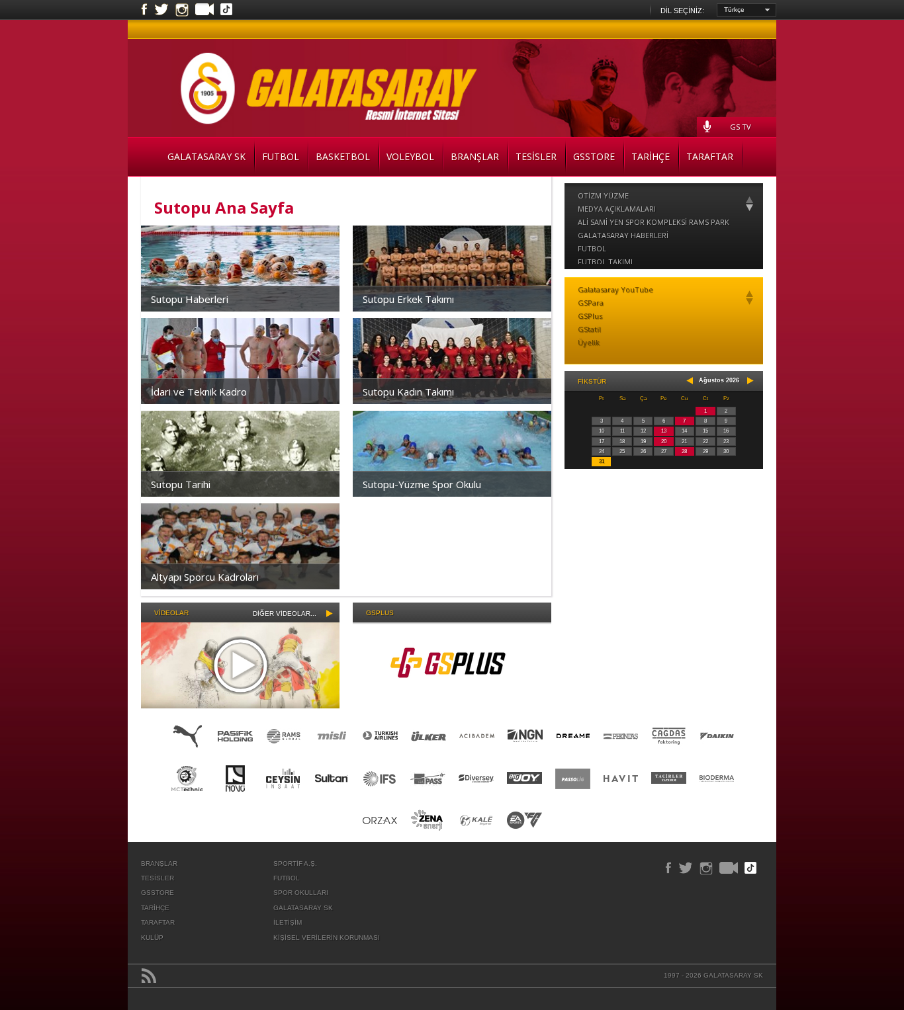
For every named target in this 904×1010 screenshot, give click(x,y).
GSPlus (590, 316)
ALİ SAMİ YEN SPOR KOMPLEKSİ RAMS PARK (653, 222)
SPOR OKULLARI (300, 892)
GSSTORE (594, 156)
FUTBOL (280, 156)
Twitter (161, 10)
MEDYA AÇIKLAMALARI (617, 209)
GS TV (740, 127)
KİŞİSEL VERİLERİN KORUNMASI (326, 937)
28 (684, 451)
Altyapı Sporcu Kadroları (205, 576)
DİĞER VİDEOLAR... (284, 613)
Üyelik (589, 342)
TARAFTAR (709, 156)
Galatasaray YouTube (615, 289)
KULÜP (152, 937)
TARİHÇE (650, 156)
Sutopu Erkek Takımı (408, 299)
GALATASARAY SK (206, 156)
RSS (149, 976)
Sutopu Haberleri (189, 299)
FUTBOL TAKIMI (605, 262)
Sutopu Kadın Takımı (408, 391)
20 (663, 441)
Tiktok (226, 10)
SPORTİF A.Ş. (295, 863)
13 (663, 431)
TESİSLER (536, 156)
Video (204, 10)
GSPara (591, 303)
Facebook (144, 10)
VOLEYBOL (410, 156)
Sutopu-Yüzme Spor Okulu (422, 484)
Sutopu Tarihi (180, 484)
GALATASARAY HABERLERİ (623, 235)
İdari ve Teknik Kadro (199, 391)
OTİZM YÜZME (603, 195)
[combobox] (746, 10)
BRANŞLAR (475, 156)
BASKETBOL (343, 156)
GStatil (589, 329)
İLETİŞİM (287, 922)
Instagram (182, 10)
